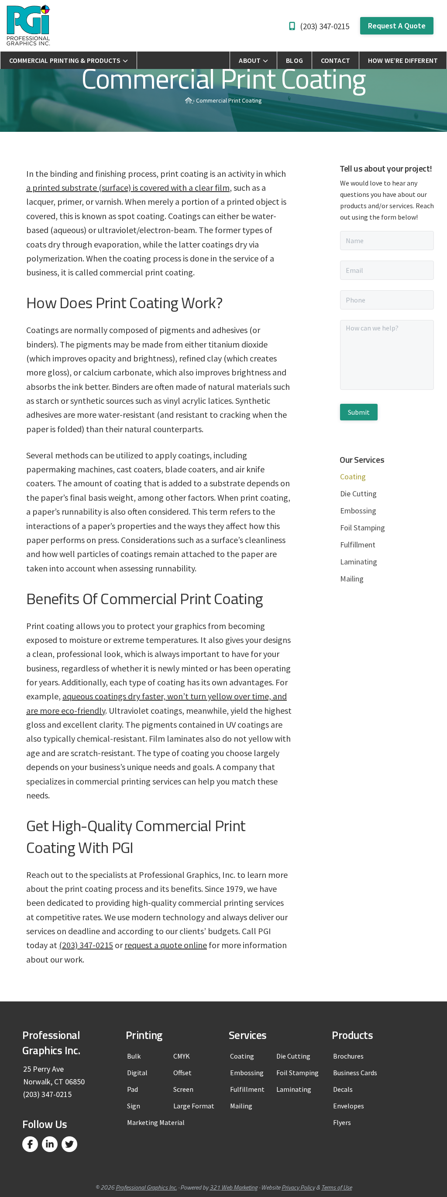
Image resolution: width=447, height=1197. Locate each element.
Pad (132, 1089)
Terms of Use (336, 1187)
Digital (137, 1072)
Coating (242, 1056)
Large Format (193, 1105)
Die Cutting (358, 493)
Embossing (358, 511)
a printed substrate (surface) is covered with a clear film (128, 187)
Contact (335, 60)
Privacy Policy (298, 1187)
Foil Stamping (362, 528)
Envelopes (348, 1105)
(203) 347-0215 (324, 26)
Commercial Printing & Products (64, 60)
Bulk (134, 1056)
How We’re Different (403, 60)
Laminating (358, 562)
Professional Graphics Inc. (146, 1187)
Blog (294, 60)
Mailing (352, 579)
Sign (133, 1105)
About (250, 60)
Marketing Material (156, 1122)
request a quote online (165, 944)
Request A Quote (397, 26)
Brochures (348, 1056)
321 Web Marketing (234, 1187)
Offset (182, 1072)
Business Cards (355, 1072)
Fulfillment (357, 545)
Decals (343, 1089)
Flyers (342, 1122)
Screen (183, 1089)
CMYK (181, 1056)
